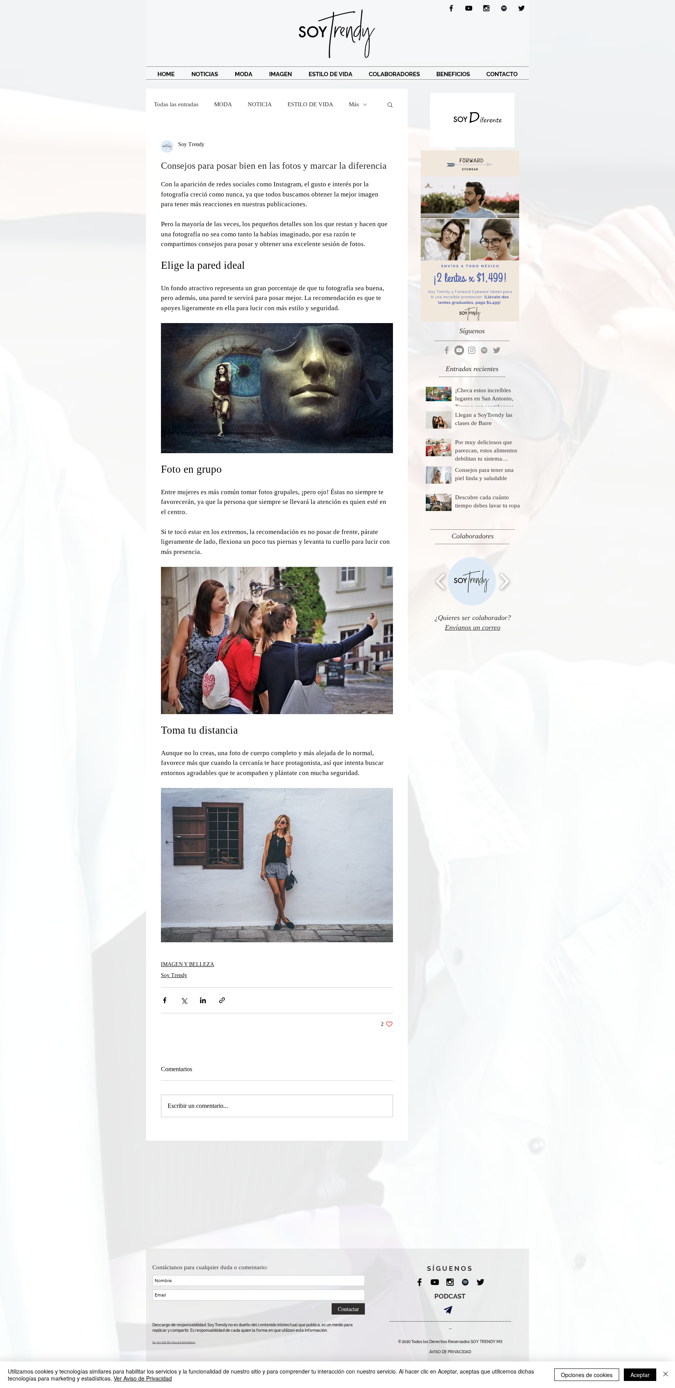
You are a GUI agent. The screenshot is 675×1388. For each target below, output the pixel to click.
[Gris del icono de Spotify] (484, 350)
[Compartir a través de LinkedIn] (203, 1000)
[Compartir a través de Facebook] (164, 1000)
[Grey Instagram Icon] (472, 350)
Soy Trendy (174, 975)
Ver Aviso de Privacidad (143, 1378)
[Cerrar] (665, 1375)
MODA (223, 104)
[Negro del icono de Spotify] (504, 8)
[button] (390, 104)
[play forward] (504, 580)
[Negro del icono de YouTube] (468, 8)
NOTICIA (260, 104)
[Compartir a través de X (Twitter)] (184, 1000)
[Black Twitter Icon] (521, 8)
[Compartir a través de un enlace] (222, 1000)
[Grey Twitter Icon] (497, 350)
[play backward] (441, 580)
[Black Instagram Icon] (486, 8)
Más (354, 104)
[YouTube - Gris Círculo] (459, 350)
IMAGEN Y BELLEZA (187, 964)
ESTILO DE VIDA (310, 104)
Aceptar (640, 1375)
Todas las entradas (176, 104)
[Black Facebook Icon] (451, 8)
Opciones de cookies (586, 1375)
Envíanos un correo (472, 627)
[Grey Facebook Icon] (447, 350)
